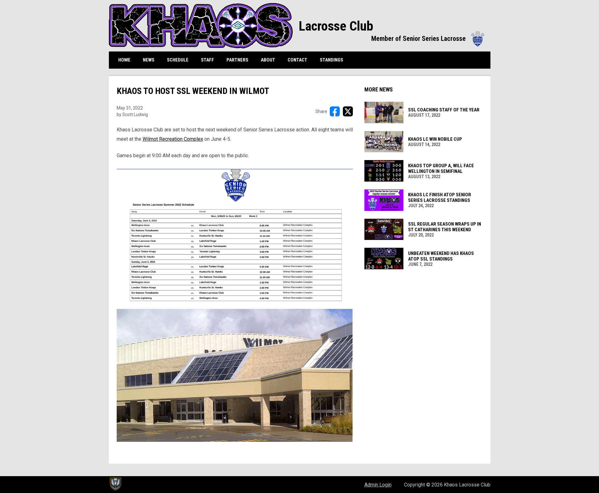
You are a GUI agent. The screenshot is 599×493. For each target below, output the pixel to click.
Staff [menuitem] (207, 60)
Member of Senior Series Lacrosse (427, 38)
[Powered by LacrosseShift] (115, 484)
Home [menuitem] (124, 60)
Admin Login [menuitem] (378, 485)
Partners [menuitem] (237, 60)
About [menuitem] (268, 60)
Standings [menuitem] (334, 60)
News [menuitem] (148, 60)
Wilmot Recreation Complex (173, 139)
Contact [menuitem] (297, 60)
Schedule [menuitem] (177, 60)
